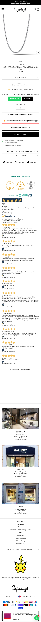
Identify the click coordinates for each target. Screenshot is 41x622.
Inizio (20, 61)
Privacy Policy (20, 541)
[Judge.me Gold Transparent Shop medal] (5, 185)
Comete (20, 64)
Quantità (20, 104)
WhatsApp (15, 98)
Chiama (28, 98)
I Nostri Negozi (20, 521)
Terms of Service (20, 538)
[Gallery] (20, 456)
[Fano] (20, 493)
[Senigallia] (20, 418)
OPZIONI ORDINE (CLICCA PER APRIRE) (20, 114)
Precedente (6, 222)
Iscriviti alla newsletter (20, 549)
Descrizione (20, 77)
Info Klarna (20, 535)
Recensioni (20, 524)
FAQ (20, 532)
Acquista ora (20, 134)
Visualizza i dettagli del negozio (13, 145)
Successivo (14, 222)
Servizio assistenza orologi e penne (20, 530)
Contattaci (20, 156)
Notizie (20, 527)
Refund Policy (20, 544)
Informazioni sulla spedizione (21, 151)
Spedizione (15, 85)
